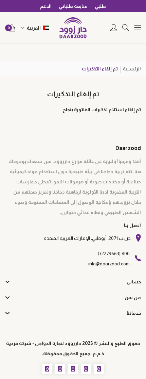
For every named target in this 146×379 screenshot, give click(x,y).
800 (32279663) (114, 253)
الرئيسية (132, 68)
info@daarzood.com (109, 263)
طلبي (100, 6)
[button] (34, 28)
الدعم (46, 6)
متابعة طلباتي (73, 6)
